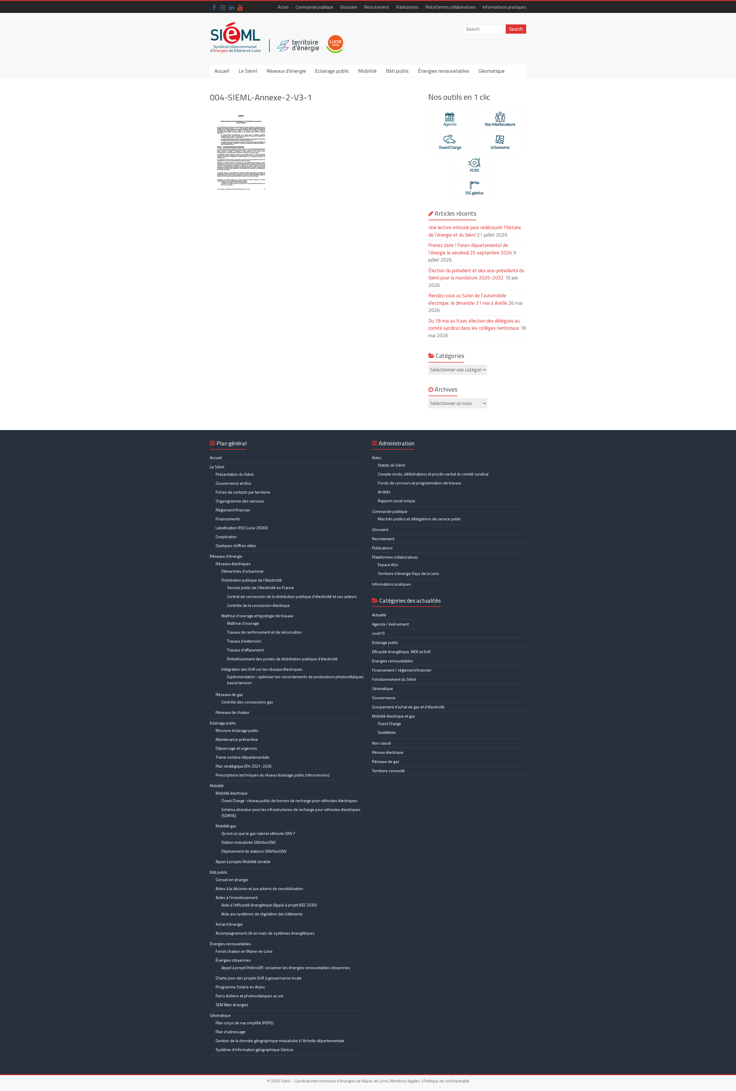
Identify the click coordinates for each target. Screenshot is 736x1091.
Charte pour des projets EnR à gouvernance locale (259, 978)
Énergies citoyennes (233, 960)
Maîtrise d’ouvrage (243, 623)
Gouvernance (383, 698)
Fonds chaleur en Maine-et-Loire (244, 951)
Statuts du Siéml (391, 465)
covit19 (378, 633)
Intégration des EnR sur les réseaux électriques (261, 669)
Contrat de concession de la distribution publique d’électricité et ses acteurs (292, 596)
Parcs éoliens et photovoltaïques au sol (249, 996)
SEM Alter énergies (232, 1005)
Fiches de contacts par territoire (243, 492)
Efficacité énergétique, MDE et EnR (401, 652)
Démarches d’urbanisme (242, 571)
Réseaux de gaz (229, 694)
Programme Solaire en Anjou (240, 987)
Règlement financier (233, 510)
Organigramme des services (240, 501)
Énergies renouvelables (443, 71)
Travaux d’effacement (245, 650)
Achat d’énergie (229, 924)
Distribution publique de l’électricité (251, 580)
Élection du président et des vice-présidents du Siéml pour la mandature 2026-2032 (476, 274)
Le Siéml (248, 71)
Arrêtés (384, 492)
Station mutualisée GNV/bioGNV (248, 842)
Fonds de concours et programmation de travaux (419, 483)
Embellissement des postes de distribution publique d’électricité (282, 659)
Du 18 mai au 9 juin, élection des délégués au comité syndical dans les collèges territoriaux (474, 324)
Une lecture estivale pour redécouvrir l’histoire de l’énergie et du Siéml (474, 231)
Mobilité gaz (226, 826)
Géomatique (491, 71)
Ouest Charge (389, 723)
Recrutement (376, 7)
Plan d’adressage (231, 1032)
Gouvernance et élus (233, 483)
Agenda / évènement (390, 624)
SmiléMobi (387, 732)
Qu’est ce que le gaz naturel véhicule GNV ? (258, 833)
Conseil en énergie (232, 880)
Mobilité (367, 71)
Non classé (381, 743)
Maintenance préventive (237, 739)
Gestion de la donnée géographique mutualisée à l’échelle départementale (280, 1041)
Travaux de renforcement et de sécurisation (264, 632)
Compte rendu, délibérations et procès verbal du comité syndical (433, 474)
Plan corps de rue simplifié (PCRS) (244, 1023)
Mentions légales (405, 1081)
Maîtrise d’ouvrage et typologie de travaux (257, 616)
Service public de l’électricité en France (260, 587)
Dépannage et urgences (236, 748)
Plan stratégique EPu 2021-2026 (244, 766)
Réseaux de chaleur (233, 712)
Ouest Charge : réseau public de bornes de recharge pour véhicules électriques (289, 800)
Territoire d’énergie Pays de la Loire (408, 573)
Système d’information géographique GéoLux (254, 1049)
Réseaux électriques (233, 564)
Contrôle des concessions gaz (247, 702)
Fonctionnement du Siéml (394, 679)
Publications (407, 7)
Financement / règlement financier (402, 670)
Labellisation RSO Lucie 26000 (242, 528)
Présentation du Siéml (235, 474)
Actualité (379, 615)
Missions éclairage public (237, 730)
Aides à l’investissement (237, 897)
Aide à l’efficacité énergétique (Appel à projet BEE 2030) (269, 905)
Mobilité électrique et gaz (393, 716)
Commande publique (314, 7)
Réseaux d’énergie (286, 71)
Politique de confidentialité (446, 1081)
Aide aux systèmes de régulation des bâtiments (262, 914)
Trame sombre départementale (242, 757)
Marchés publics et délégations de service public (419, 519)
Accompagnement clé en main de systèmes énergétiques (265, 933)
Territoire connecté (388, 771)
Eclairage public (332, 71)
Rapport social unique (396, 501)
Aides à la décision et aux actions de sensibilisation (259, 888)
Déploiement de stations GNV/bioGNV (254, 851)
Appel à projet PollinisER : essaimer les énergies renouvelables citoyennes (286, 968)
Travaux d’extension (244, 641)
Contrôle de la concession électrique (258, 605)
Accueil (221, 71)
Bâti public (397, 71)
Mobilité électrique (232, 793)
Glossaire (348, 7)
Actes (283, 7)
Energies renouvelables (392, 661)
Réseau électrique (387, 752)
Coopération (226, 537)
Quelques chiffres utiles (236, 545)
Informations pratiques (504, 7)
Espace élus (388, 564)
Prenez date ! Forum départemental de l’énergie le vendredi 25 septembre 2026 (470, 248)
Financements (228, 519)
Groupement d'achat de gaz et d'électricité (408, 707)
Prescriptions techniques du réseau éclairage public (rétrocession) (272, 775)
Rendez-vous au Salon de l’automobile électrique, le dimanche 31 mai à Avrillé (467, 299)
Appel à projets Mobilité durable (243, 861)
